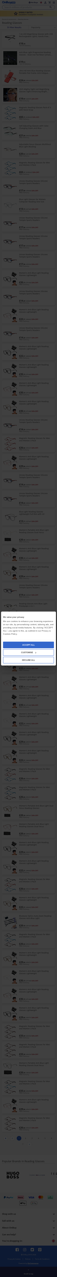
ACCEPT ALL (28, 645)
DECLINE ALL (28, 660)
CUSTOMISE (27, 652)
